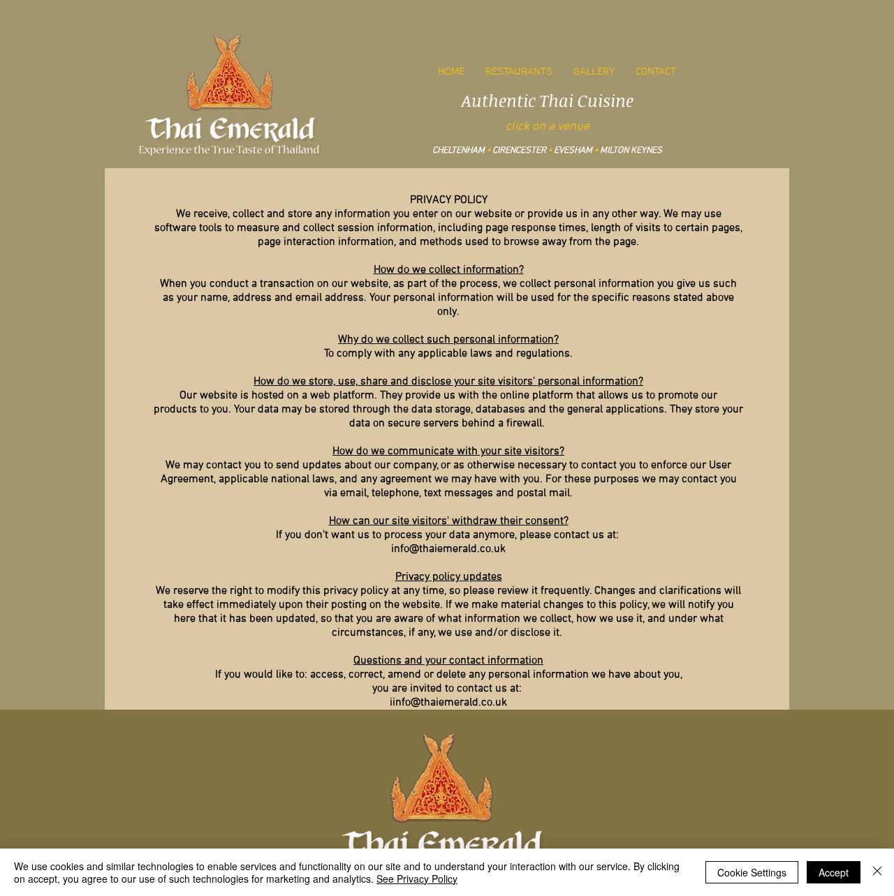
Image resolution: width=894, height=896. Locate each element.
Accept (834, 872)
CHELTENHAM (458, 150)
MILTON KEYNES (631, 150)
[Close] (877, 872)
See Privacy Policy (416, 879)
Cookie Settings (751, 872)
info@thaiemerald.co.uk (448, 549)
